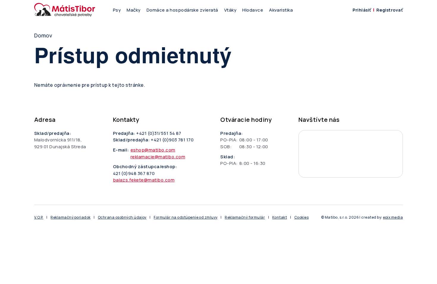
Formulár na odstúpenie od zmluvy (185, 217)
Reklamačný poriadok (70, 217)
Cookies (301, 217)
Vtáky (230, 10)
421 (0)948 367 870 (134, 173)
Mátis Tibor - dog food (350, 154)
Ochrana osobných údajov (122, 217)
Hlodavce (252, 10)
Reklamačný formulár (245, 217)
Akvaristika (281, 10)
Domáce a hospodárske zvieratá (182, 10)
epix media (393, 217)
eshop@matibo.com (153, 150)
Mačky (133, 10)
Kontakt (279, 217)
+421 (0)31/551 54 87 (158, 133)
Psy (117, 10)
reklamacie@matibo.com (158, 157)
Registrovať (389, 10)
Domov (43, 35)
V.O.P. (38, 217)
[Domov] (64, 10)
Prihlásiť (362, 10)
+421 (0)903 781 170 (172, 140)
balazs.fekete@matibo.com (144, 180)
